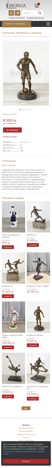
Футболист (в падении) (12, 386)
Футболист (31, 235)
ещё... (26, 408)
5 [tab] (31, 109)
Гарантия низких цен (26, 434)
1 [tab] (20, 109)
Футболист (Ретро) (35, 335)
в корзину (12, 130)
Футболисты (25, 142)
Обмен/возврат (26, 431)
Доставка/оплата (26, 428)
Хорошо (26, 461)
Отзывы (26, 437)
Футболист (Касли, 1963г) (38, 286)
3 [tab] (26, 109)
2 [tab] (23, 109)
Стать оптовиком (26, 441)
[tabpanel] (26, 73)
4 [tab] (29, 109)
